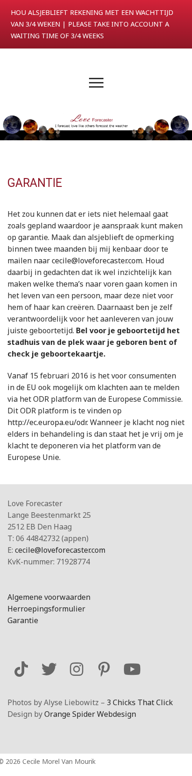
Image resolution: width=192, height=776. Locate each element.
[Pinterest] (104, 669)
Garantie (22, 620)
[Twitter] (48, 669)
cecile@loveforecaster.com (97, 260)
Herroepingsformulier (46, 609)
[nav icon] (96, 82)
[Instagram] (76, 669)
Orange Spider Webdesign (90, 714)
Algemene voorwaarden (48, 597)
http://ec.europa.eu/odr (47, 422)
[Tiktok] (21, 669)
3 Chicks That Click (140, 702)
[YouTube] (132, 669)
